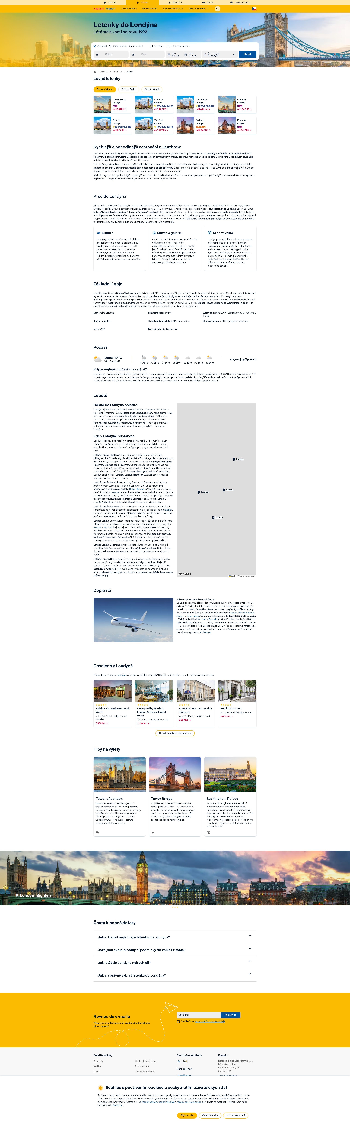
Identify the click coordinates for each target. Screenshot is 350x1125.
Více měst (138, 46)
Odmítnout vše (210, 1115)
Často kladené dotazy (146, 1061)
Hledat (247, 54)
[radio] (100, 46)
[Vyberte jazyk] (254, 8)
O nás (97, 1072)
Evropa (103, 72)
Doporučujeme (105, 89)
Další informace (197, 9)
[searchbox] (111, 54)
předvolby (117, 1105)
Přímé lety (159, 46)
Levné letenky (129, 9)
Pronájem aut (142, 1066)
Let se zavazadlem (180, 46)
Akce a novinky (150, 9)
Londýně (121, 675)
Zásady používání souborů (190, 1102)
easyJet (116, 492)
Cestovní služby (171, 9)
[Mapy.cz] (184, 574)
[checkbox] (151, 46)
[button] (217, 8)
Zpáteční (102, 46)
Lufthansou (205, 633)
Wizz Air (108, 527)
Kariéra (97, 1066)
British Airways (137, 489)
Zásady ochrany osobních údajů (158, 1102)
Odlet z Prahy (129, 89)
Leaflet (233, 576)
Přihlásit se (230, 1015)
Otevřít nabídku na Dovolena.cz (175, 733)
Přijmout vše (187, 1115)
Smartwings (193, 616)
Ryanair (168, 510)
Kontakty (98, 1061)
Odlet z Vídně (152, 89)
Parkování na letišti (145, 1072)
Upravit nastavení (236, 1115)
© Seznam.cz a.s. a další (246, 576)
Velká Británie (116, 72)
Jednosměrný (120, 46)
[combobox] (111, 54)
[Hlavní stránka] (104, 9)
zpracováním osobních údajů (210, 1021)
